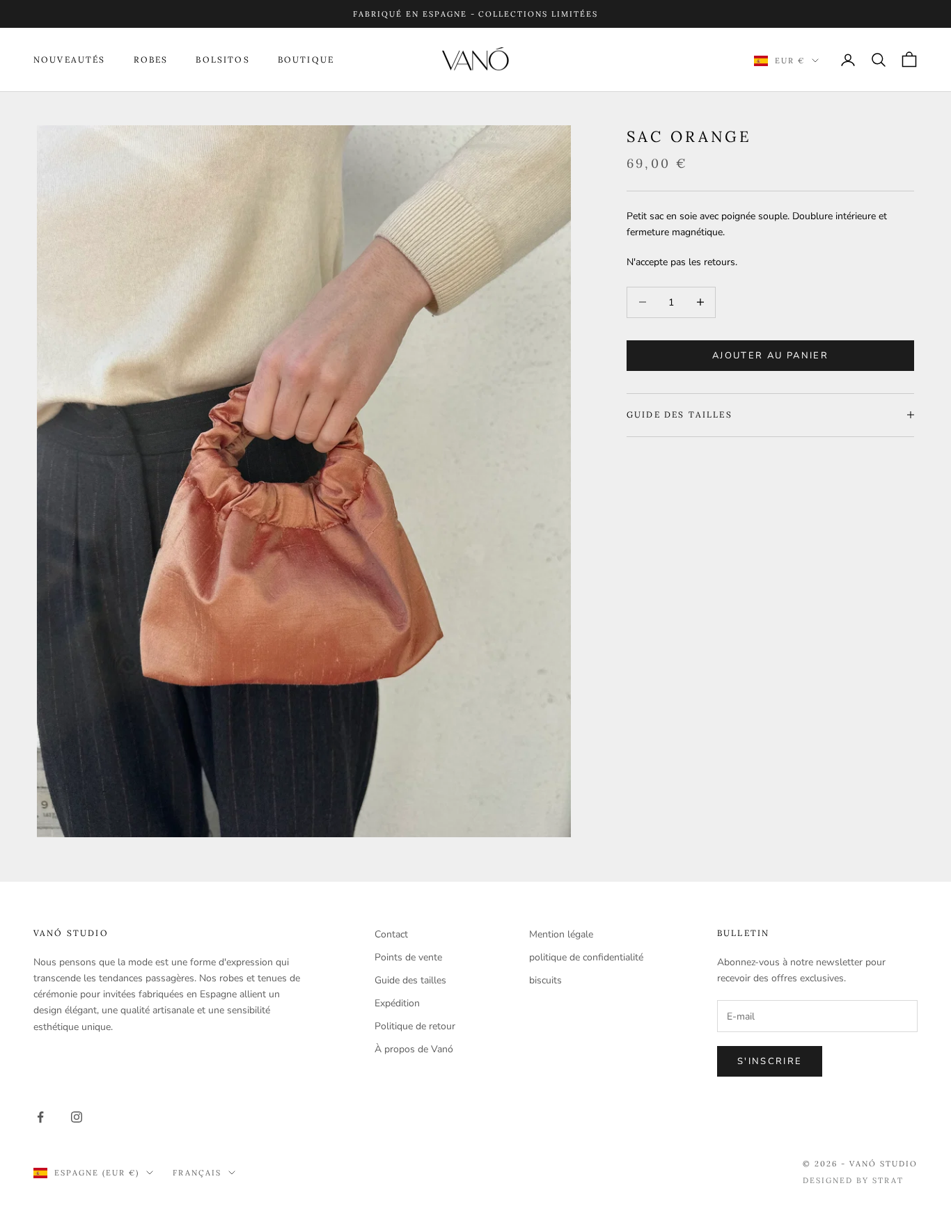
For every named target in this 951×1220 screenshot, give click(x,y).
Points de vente (408, 957)
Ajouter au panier (770, 355)
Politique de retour (415, 1026)
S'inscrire (769, 1061)
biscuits (545, 980)
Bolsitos (222, 59)
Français (197, 1173)
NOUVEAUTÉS (69, 59)
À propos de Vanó (414, 1049)
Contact (391, 934)
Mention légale (561, 934)
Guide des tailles (410, 980)
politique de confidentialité (586, 957)
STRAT (888, 1180)
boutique (306, 59)
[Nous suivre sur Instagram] (77, 1117)
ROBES (151, 59)
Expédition (397, 1003)
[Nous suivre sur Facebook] (40, 1117)
